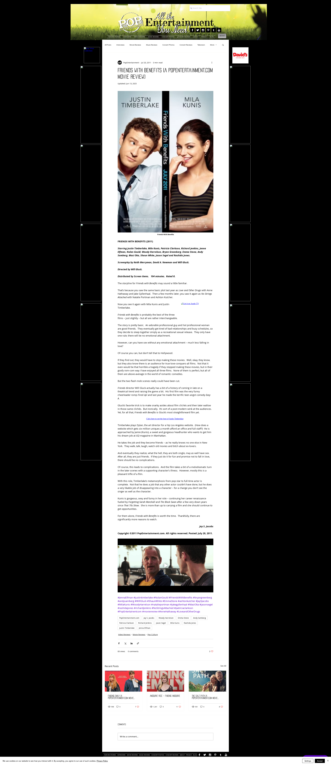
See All (223, 666)
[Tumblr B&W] (213, 30)
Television (201, 45)
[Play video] (165, 565)
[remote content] (197, 308)
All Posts (108, 45)
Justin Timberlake (126, 628)
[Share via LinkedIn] (131, 643)
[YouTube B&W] (219, 30)
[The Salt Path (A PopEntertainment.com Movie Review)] (207, 681)
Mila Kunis (174, 623)
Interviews (120, 45)
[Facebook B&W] (192, 30)
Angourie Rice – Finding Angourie (165, 696)
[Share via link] (138, 643)
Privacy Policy (102, 761)
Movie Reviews (135, 45)
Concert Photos (168, 45)
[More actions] (211, 62)
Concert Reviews (186, 45)
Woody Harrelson (166, 618)
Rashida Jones (190, 623)
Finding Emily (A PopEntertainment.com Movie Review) (121, 697)
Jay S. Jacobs (149, 618)
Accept (320, 761)
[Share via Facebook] (119, 643)
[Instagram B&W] (203, 30)
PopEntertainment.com (129, 618)
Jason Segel (161, 623)
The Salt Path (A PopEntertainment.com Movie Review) (205, 697)
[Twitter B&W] (197, 30)
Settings (307, 761)
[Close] (327, 761)
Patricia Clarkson (126, 623)
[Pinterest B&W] (208, 30)
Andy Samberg (199, 618)
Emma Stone (183, 618)
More (212, 45)
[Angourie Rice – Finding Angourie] (165, 681)
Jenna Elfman (144, 628)
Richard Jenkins (145, 623)
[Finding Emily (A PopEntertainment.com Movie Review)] (123, 681)
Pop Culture (153, 634)
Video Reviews (124, 634)
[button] (223, 45)
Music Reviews (151, 45)
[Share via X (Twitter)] (125, 643)
